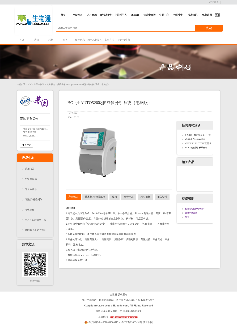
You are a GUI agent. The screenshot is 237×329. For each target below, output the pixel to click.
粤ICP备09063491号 (131, 322)
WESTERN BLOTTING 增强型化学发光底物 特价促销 (210, 143)
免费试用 (207, 15)
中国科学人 (121, 15)
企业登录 (214, 2)
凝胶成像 (61, 84)
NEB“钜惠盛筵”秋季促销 (196, 147)
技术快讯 (192, 15)
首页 (63, 15)
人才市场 (92, 15)
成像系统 (50, 84)
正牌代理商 (124, 40)
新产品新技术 (94, 40)
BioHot (135, 15)
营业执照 (148, 322)
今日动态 (77, 15)
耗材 (50, 40)
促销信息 (80, 40)
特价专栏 (178, 15)
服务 (65, 40)
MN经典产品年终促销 (195, 139)
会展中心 (164, 15)
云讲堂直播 (149, 15)
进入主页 (26, 145)
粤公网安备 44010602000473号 (104, 322)
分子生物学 (39, 84)
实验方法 (109, 40)
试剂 (36, 40)
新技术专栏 (106, 15)
